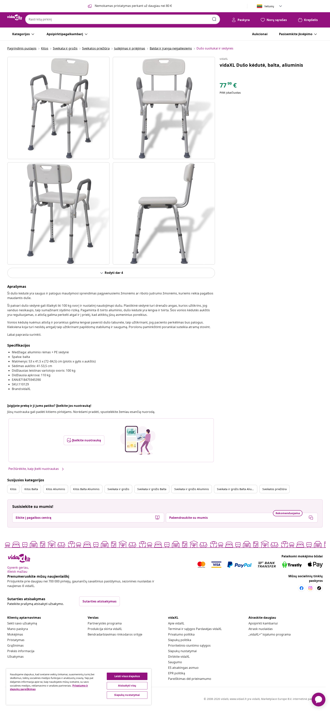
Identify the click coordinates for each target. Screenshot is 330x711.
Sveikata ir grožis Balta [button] (151, 489)
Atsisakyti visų (127, 685)
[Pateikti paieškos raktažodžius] (214, 19)
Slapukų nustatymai (182, 651)
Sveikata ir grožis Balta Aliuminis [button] (237, 489)
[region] (78, 687)
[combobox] (122, 19)
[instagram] (310, 588)
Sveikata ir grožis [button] (118, 489)
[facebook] (301, 588)
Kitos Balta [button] (31, 489)
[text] (228, 86)
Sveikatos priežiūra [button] (274, 489)
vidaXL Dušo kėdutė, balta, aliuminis (261, 65)
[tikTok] (319, 588)
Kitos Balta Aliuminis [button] (86, 489)
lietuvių (269, 6)
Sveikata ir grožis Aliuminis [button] (191, 489)
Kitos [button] (13, 489)
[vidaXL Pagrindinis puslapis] (14, 17)
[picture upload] (138, 440)
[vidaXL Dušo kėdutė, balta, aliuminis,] (58, 108)
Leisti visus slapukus (127, 676)
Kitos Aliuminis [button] (55, 489)
